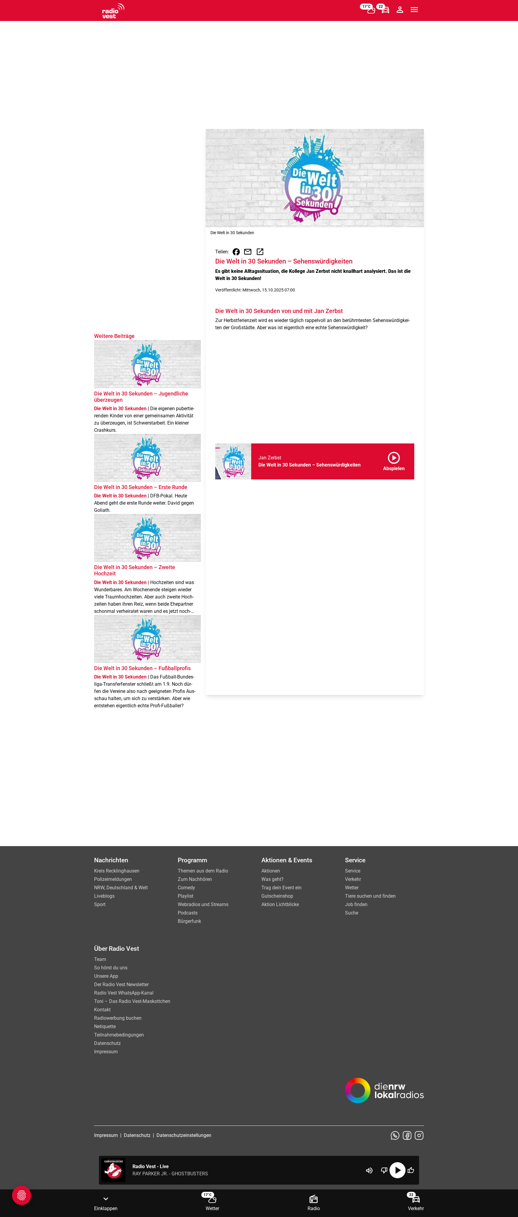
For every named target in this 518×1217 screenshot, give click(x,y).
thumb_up (410, 1170)
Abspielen (394, 460)
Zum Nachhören (195, 879)
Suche (351, 913)
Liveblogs (104, 896)
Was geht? (272, 879)
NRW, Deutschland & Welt (121, 887)
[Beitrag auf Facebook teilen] (236, 251)
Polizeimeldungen (113, 879)
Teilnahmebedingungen (119, 1035)
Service (352, 871)
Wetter (352, 887)
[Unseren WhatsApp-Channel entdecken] (395, 1135)
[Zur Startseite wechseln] (113, 10)
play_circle (397, 1170)
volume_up (369, 1170)
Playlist (185, 896)
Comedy (186, 887)
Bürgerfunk (189, 921)
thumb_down (384, 1170)
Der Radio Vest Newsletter (121, 984)
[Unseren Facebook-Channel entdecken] (407, 1135)
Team (100, 959)
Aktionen (270, 871)
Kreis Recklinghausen (116, 871)
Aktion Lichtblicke (280, 904)
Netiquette (105, 1026)
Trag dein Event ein (281, 887)
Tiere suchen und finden (370, 896)
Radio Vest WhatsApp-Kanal (123, 993)
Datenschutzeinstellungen (183, 1135)
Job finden (356, 904)
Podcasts (188, 913)
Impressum (106, 1051)
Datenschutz (107, 1043)
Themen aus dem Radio (203, 871)
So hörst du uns (110, 968)
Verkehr (353, 879)
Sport (100, 904)
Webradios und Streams (203, 904)
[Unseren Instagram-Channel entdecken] (419, 1135)
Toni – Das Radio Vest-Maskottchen (132, 1001)
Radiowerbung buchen (117, 1018)
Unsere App (106, 976)
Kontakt (102, 1010)
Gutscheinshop (277, 896)
